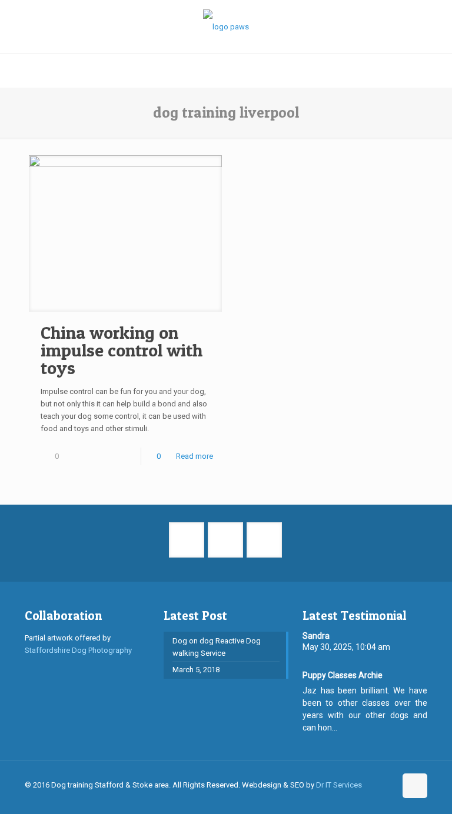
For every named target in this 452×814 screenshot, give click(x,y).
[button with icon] (186, 540)
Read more (194, 456)
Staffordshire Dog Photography (78, 650)
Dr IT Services (339, 784)
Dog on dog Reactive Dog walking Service (216, 647)
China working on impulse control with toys (121, 350)
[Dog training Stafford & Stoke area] (226, 27)
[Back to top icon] (415, 785)
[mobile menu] (10, 71)
